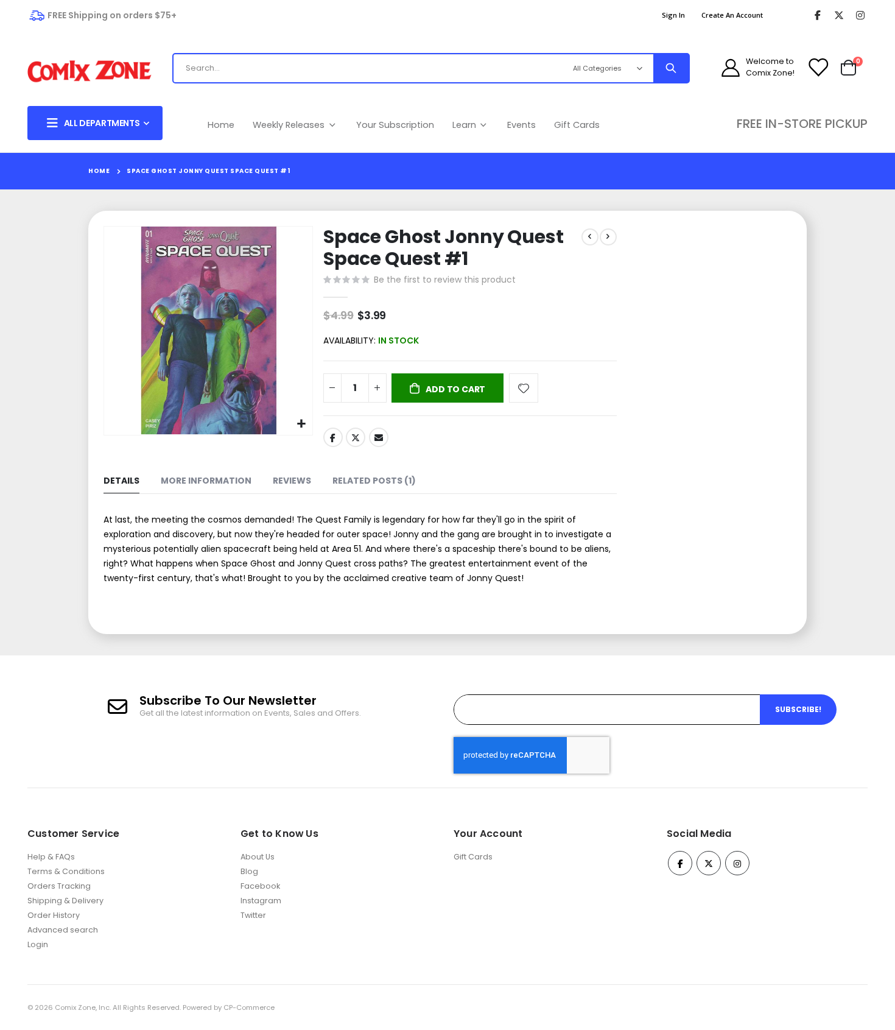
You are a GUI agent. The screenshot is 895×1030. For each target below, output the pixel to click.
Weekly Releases (290, 125)
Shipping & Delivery (65, 900)
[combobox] (359, 68)
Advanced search (62, 930)
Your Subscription (395, 125)
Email (378, 437)
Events (521, 125)
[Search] (671, 68)
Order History (53, 915)
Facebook (333, 437)
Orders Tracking (59, 886)
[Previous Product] (589, 236)
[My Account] (730, 67)
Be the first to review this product (445, 279)
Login (37, 944)
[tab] (121, 481)
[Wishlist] (818, 67)
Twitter (355, 437)
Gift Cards (577, 125)
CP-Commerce (249, 1007)
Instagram (260, 900)
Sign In (673, 14)
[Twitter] (838, 15)
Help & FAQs (51, 857)
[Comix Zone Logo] (89, 71)
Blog (249, 871)
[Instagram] (860, 15)
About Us (257, 857)
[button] (301, 424)
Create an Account (732, 14)
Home (221, 125)
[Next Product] (608, 236)
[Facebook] (817, 15)
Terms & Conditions (66, 871)
